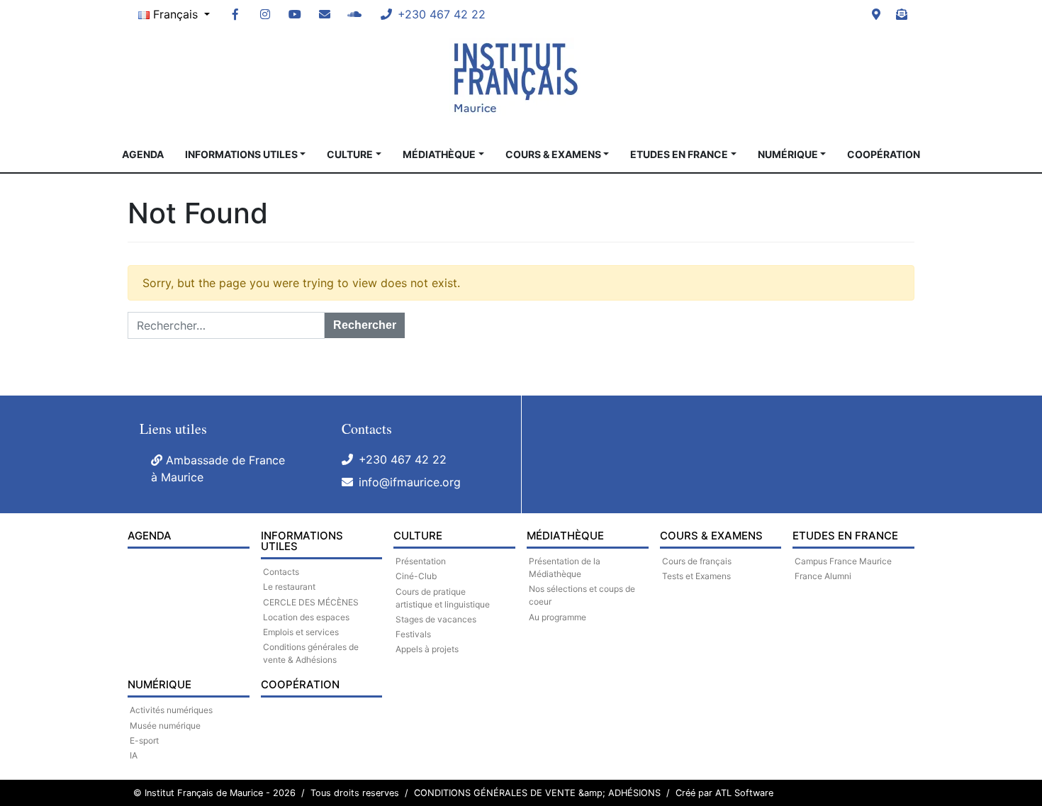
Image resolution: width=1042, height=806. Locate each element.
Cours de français (697, 561)
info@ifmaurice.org (410, 482)
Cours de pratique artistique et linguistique (443, 598)
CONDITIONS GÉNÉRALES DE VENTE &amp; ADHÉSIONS (537, 793)
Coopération (883, 154)
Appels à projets (427, 649)
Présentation (421, 561)
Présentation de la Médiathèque (564, 567)
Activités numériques (171, 710)
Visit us (876, 14)
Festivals (413, 634)
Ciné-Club (416, 576)
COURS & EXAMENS (553, 154)
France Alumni (823, 576)
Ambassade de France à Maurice (218, 468)
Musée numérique (165, 725)
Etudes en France (679, 154)
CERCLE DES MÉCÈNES (311, 602)
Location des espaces (306, 617)
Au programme (557, 617)
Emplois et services (301, 632)
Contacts (281, 571)
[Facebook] (235, 14)
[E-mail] (325, 14)
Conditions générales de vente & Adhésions (311, 653)
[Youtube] (295, 14)
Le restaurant (289, 586)
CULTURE (350, 154)
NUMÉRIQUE (788, 154)
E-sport (144, 740)
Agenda (143, 154)
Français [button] (175, 14)
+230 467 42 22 (403, 459)
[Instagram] (265, 14)
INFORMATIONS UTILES (241, 154)
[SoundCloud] (354, 14)
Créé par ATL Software (724, 793)
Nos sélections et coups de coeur (582, 595)
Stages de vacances (436, 619)
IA (134, 755)
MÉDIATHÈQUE (439, 154)
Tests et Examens (696, 576)
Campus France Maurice (843, 561)
